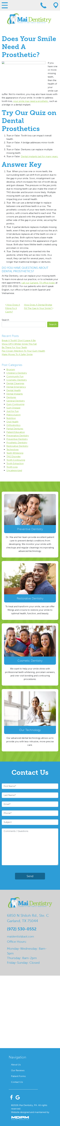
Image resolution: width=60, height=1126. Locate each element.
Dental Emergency (16, 386)
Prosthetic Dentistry (16, 442)
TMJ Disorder (13, 456)
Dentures (11, 397)
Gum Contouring (15, 404)
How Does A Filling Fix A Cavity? (12, 308)
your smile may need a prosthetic (30, 101)
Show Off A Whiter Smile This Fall (19, 344)
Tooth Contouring (15, 460)
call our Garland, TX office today (38, 282)
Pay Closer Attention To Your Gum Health (23, 351)
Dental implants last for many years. (39, 156)
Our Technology (30, 730)
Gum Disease (13, 407)
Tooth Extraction (15, 463)
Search (5, 319)
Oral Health (12, 421)
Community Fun (14, 376)
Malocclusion (13, 414)
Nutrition (11, 418)
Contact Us (17, 1082)
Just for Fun (12, 411)
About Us (16, 1064)
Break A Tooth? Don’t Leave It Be (19, 340)
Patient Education (15, 432)
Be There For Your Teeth (14, 347)
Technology (12, 449)
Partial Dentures (14, 428)
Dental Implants (14, 393)
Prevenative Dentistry (17, 435)
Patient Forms (18, 1076)
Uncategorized (14, 470)
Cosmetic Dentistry (16, 380)
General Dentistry (15, 400)
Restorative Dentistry (17, 446)
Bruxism (10, 369)
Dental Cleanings (15, 383)
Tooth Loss (12, 467)
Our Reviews (17, 1070)
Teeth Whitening (14, 453)
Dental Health (13, 390)
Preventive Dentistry (17, 439)
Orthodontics (13, 425)
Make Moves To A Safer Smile (17, 354)
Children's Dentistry (16, 373)
